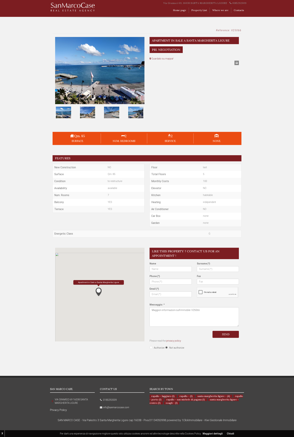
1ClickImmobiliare (192, 420)
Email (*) (154, 288)
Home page (179, 10)
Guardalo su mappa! (162, 58)
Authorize (159, 347)
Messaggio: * (157, 304)
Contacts (239, 10)
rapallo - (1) (186, 396)
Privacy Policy (58, 410)
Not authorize (176, 347)
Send (226, 334)
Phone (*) (155, 276)
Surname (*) (203, 263)
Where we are (220, 10)
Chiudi (230, 433)
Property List (199, 10)
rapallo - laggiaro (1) (163, 396)
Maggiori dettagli (213, 433)
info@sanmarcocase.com (116, 407)
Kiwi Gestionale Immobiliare (220, 420)
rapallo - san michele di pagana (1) (185, 399)
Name (153, 263)
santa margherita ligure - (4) (214, 396)
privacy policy (173, 340)
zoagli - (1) (172, 402)
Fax (199, 276)
